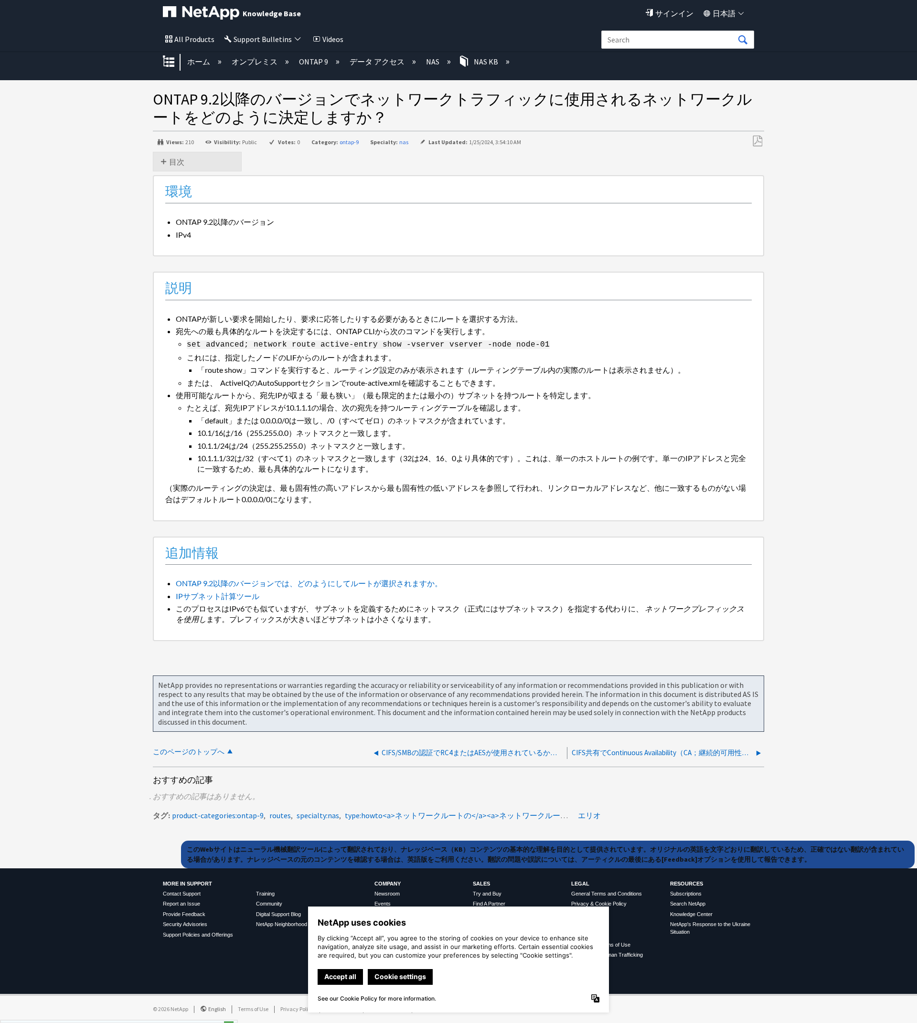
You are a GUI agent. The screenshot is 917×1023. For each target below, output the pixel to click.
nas (403, 142)
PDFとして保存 (757, 141)
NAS (433, 61)
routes (280, 815)
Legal (580, 883)
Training (265, 893)
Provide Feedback (184, 914)
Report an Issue (181, 904)
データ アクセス (378, 61)
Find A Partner (489, 904)
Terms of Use (253, 1008)
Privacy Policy (297, 1008)
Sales (481, 883)
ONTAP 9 (314, 61)
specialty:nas (318, 815)
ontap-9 (349, 142)
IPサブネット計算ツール (217, 596)
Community (269, 904)
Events (382, 904)
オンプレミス (255, 61)
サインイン (674, 13)
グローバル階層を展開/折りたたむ (174, 62)
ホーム (199, 61)
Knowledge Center (691, 914)
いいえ (195, 1013)
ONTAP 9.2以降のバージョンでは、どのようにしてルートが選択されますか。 (309, 583)
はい (147, 1013)
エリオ (589, 815)
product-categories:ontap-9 (218, 815)
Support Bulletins (263, 39)
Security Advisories (185, 924)
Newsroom (387, 893)
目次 (176, 162)
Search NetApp (687, 904)
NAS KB (486, 61)
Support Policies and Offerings (198, 935)
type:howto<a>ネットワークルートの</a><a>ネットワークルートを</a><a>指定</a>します (501, 815)
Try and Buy (487, 893)
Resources (686, 883)
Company (387, 883)
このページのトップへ (188, 751)
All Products (194, 39)
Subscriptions (686, 893)
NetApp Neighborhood (281, 924)
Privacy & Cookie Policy (599, 904)
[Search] (742, 40)
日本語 (724, 13)
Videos (332, 39)
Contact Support (182, 893)
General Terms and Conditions (606, 893)
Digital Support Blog (278, 914)
